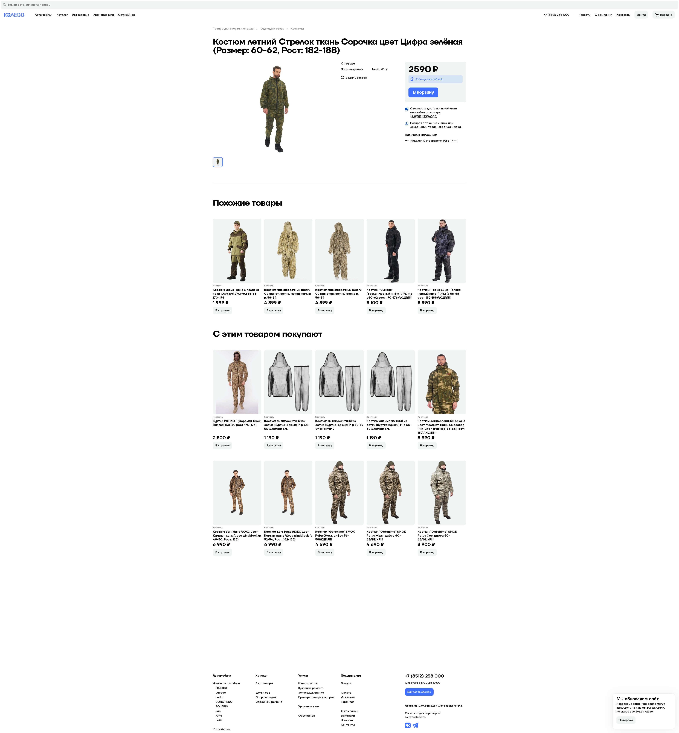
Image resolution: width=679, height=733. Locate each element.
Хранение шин (103, 15)
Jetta (219, 720)
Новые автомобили (226, 683)
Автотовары (264, 683)
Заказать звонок (419, 692)
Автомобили (43, 15)
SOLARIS (222, 706)
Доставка (348, 697)
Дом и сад (263, 692)
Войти (641, 15)
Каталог (62, 15)
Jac (218, 711)
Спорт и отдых (266, 697)
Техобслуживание (311, 692)
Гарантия (347, 702)
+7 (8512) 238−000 (423, 116)
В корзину (423, 92)
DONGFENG (224, 702)
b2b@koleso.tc (415, 717)
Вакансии (348, 715)
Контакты (623, 15)
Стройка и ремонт (269, 702)
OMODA (221, 688)
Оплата (346, 692)
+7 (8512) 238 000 (556, 15)
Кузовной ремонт (310, 688)
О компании (603, 15)
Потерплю (626, 720)
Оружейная (126, 15)
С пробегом (221, 729)
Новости (585, 15)
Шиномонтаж (308, 683)
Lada (219, 697)
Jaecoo (221, 692)
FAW (219, 715)
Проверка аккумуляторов (316, 697)
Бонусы (346, 683)
